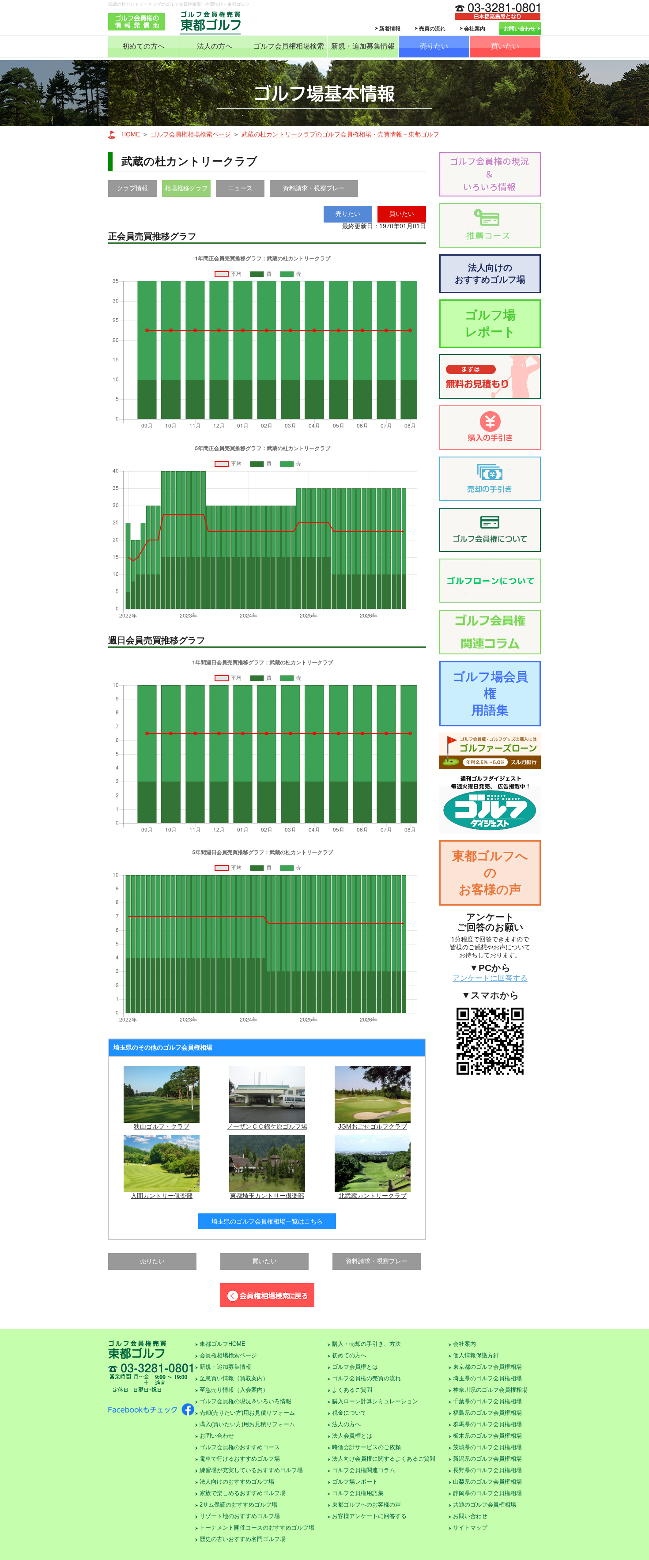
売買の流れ (432, 29)
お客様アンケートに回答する (369, 1516)
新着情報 (389, 29)
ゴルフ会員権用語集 (358, 1493)
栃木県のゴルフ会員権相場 (487, 1435)
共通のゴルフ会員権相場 (484, 1504)
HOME (130, 134)
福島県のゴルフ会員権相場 (487, 1412)
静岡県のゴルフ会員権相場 (487, 1493)
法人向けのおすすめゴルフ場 (490, 273)
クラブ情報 (132, 188)
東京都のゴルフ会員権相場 (487, 1367)
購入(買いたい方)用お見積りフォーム (247, 1424)
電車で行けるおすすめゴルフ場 (240, 1458)
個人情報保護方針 (476, 1355)
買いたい (505, 46)
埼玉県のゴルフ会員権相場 (487, 1378)
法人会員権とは (352, 1435)
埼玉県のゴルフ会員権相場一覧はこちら (267, 1221)
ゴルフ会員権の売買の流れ (366, 1378)
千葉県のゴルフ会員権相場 (487, 1401)
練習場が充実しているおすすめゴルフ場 (251, 1470)
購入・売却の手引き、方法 (366, 1344)
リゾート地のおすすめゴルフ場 (240, 1516)
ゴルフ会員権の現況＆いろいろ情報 (245, 1401)
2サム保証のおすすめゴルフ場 (238, 1504)
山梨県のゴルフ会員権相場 (487, 1481)
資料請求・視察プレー (314, 188)
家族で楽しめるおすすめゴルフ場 (243, 1493)
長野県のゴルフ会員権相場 (487, 1470)
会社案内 (474, 29)
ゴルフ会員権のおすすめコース (240, 1447)
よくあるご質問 (352, 1389)
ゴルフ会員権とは (355, 1367)
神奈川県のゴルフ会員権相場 (490, 1389)
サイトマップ (470, 1527)
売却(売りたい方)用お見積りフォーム (247, 1412)
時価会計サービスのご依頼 (366, 1447)
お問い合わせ (520, 29)
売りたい (434, 46)
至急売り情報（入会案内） (234, 1389)
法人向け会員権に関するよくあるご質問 (383, 1458)
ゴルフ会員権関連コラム (363, 1470)
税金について (349, 1412)
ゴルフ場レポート (490, 323)
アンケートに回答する (490, 978)
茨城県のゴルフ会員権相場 (487, 1447)
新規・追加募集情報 (363, 46)
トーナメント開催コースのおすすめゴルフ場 (257, 1527)
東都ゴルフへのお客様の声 (490, 872)
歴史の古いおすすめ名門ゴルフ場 (243, 1539)
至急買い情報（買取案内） (234, 1378)
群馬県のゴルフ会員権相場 (487, 1424)
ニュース (240, 188)
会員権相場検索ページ (228, 1355)
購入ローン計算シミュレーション (375, 1401)
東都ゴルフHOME (222, 1344)
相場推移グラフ (186, 188)
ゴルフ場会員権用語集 (490, 693)
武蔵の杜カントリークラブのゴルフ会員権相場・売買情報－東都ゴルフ (340, 134)
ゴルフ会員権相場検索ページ (191, 134)
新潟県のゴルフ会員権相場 (487, 1458)
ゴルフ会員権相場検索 (288, 46)
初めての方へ (143, 46)
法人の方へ (214, 46)
